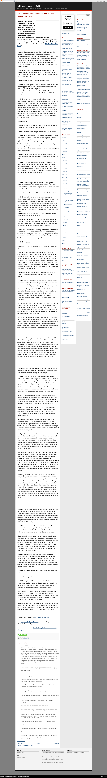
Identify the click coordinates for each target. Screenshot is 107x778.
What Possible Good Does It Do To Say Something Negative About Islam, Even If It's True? (68, 128)
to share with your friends (82, 296)
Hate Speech (64, 95)
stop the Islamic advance (82, 255)
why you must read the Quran (83, 315)
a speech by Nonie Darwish (29, 622)
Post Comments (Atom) (28, 745)
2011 (64, 177)
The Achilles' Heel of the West (67, 106)
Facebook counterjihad (81, 155)
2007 (64, 188)
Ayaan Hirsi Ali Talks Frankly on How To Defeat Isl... (68, 206)
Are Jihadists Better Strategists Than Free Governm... (69, 200)
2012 (64, 174)
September (66, 216)
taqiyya (79, 86)
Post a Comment (21, 741)
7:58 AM (26, 646)
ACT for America (80, 120)
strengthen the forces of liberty (83, 267)
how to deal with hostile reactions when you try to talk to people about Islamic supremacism (83, 180)
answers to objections (81, 125)
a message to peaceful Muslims (83, 111)
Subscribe (68, 27)
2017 (64, 160)
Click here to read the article (48, 765)
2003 (64, 237)
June (65, 225)
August (65, 219)
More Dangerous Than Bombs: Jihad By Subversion (68, 195)
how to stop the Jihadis (81, 195)
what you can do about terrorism (83, 308)
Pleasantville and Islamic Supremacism (50, 753)
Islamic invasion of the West (82, 211)
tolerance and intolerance (82, 299)
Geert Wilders (80, 169)
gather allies (79, 166)
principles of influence (81, 230)
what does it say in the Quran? (83, 301)
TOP (106, 776)
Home (38, 743)
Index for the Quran (66, 254)
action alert (79, 122)
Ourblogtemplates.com (22, 776)
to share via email (25, 638)
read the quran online (81, 236)
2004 (64, 234)
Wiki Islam (64, 319)
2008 (64, 185)
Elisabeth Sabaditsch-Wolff (82, 152)
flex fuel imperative (81, 163)
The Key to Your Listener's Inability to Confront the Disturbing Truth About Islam (67, 79)
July (65, 222)
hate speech (79, 171)
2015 (64, 165)
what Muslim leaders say (82, 305)
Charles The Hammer (81, 137)
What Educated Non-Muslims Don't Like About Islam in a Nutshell (67, 44)
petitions (79, 225)
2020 (64, 151)
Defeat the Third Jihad (21, 757)
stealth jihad (79, 252)
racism (78, 233)
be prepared (79, 135)
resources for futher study (82, 244)
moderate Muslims (81, 217)
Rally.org (84, 23)
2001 (64, 243)
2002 (64, 240)
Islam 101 (64, 310)
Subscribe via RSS (65, 33)
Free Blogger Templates (6, 776)
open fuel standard (81, 222)
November (66, 211)
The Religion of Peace (66, 316)
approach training (80, 128)
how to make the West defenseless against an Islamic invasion (83, 186)
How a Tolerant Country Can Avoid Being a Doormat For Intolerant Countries (67, 123)
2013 (64, 171)
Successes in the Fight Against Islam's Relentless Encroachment (68, 327)
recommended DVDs (81, 241)
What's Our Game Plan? (66, 65)
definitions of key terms (81, 143)
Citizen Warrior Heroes (21, 754)
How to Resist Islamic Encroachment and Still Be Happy (67, 69)
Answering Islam (65, 339)
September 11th (80, 247)
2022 (64, 145)
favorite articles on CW (81, 158)
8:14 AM (26, 674)
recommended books (81, 238)
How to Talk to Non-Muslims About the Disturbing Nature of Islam (83, 199)
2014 (64, 168)
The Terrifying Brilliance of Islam (68, 40)
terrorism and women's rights (83, 282)
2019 (64, 154)
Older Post (56, 743)
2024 (64, 140)
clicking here (79, 24)
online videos (80, 219)
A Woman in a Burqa (66, 62)
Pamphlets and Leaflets (66, 87)
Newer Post (19, 743)
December (66, 191)
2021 (64, 148)
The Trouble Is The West (41, 618)
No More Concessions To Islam (23, 755)
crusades (79, 140)
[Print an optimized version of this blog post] (22, 635)
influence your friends (81, 206)
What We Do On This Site (67, 48)
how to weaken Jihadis (81, 203)
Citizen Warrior (28, 5)
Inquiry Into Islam (20, 752)
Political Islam (64, 313)
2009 (64, 183)
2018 (64, 157)
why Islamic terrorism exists (82, 312)
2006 (64, 229)
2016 (64, 163)
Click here (68, 283)
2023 (64, 143)
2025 (64, 137)
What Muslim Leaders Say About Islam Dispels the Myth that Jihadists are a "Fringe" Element (68, 91)
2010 (64, 180)
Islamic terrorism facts (81, 214)
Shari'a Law (79, 249)
